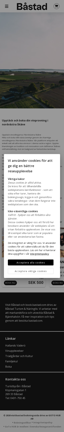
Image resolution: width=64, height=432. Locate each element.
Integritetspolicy (39, 253)
